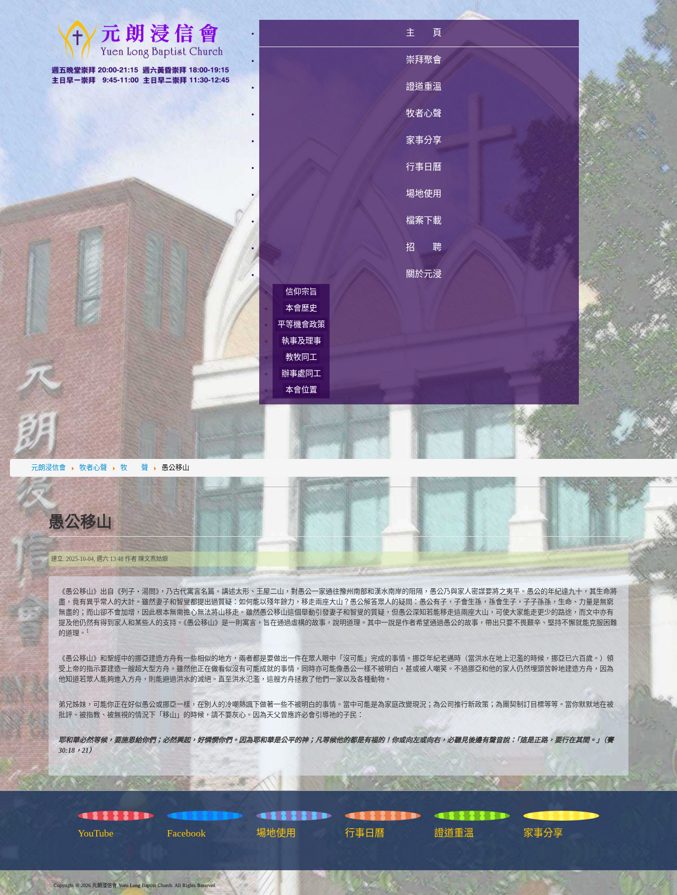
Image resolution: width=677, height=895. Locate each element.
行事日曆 (365, 833)
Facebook (186, 833)
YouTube (95, 833)
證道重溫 (454, 833)
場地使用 (276, 833)
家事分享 (543, 833)
